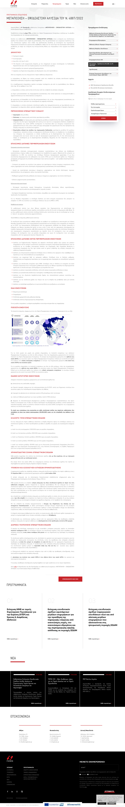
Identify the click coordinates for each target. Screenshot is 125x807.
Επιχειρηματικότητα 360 (96, 59)
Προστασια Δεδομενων (21, 798)
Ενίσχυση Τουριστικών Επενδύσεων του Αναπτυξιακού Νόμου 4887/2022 (100, 74)
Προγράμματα (57, 4)
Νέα (74, 4)
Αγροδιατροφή (93, 69)
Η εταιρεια (10, 770)
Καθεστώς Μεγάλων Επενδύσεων (98, 48)
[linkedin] (12, 792)
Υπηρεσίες (44, 4)
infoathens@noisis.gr (26, 742)
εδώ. (86, 787)
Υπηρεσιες (10, 772)
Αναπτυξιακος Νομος (31, 770)
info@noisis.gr (55, 742)
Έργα (67, 4)
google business (22, 791)
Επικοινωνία (84, 4)
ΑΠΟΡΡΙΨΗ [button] (111, 803)
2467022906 (85, 738)
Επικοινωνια (11, 784)
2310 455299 (54, 738)
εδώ (15, 566)
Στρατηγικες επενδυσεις (31, 775)
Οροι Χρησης (10, 798)
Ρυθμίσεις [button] (100, 800)
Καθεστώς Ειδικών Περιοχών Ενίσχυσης (100, 44)
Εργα (8, 777)
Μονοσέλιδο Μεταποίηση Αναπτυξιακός (101, 88)
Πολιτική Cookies (112, 801)
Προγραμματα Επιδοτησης (17, 15)
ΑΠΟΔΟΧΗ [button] (102, 803)
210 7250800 (24, 738)
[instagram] (17, 792)
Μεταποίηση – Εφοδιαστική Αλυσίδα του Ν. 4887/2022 (101, 64)
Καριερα (9, 782)
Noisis (13, 4)
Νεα (8, 779)
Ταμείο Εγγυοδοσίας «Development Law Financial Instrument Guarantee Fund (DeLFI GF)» (101, 54)
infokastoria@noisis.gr (88, 742)
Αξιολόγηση (98, 3)
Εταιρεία (34, 4)
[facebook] (7, 792)
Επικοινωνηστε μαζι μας (70, 579)
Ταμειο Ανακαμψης (30, 772)
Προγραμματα (11, 775)
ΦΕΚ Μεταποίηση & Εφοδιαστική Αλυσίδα (102, 85)
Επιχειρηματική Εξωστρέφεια (97, 40)
